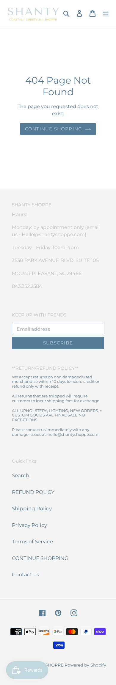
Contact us (25, 575)
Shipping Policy (32, 508)
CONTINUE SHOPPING (40, 558)
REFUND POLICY (33, 492)
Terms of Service (32, 541)
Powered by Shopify (85, 665)
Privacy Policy (29, 525)
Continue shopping (53, 129)
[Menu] (105, 13)
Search (20, 475)
